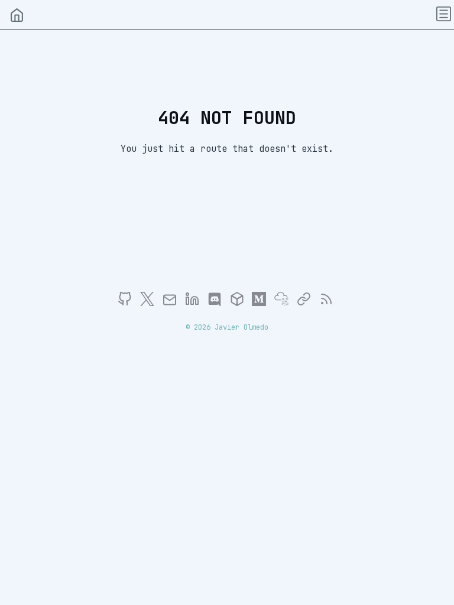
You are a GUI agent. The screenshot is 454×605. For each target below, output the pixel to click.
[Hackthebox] (239, 303)
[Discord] (217, 303)
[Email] (172, 303)
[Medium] (261, 303)
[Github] (127, 303)
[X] (150, 303)
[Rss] (326, 303)
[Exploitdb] (306, 303)
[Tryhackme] (284, 303)
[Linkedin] (195, 303)
